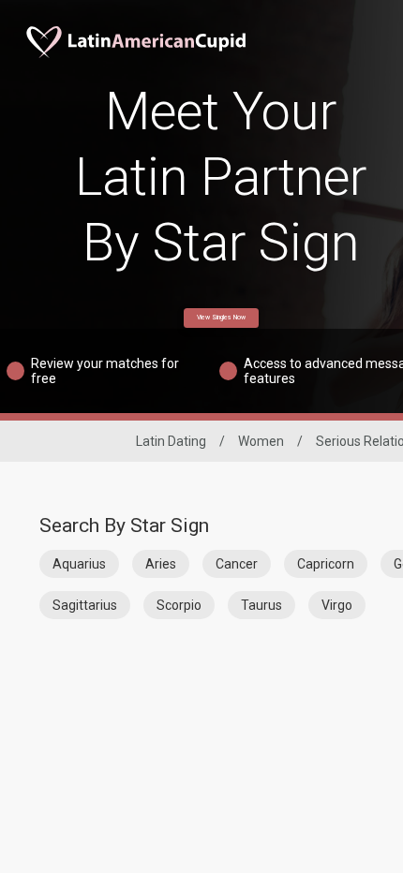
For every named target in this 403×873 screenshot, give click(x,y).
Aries (160, 563)
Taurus (261, 605)
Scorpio (179, 605)
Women (261, 441)
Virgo (336, 605)
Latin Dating (171, 441)
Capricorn (325, 563)
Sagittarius (84, 605)
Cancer (237, 563)
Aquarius (79, 563)
